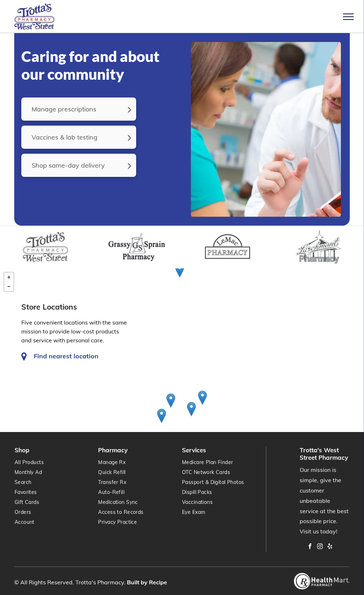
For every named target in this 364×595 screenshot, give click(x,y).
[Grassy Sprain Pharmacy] (170, 400)
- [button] (9, 286)
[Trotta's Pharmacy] (202, 397)
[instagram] (320, 547)
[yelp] (330, 547)
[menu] (348, 16)
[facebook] (310, 547)
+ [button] (9, 277)
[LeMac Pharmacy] (161, 416)
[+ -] (182, 350)
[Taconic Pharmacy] (179, 270)
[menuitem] (140, 462)
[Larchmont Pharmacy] (191, 409)
